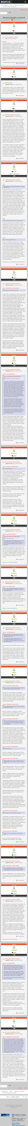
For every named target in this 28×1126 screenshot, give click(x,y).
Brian (21, 1106)
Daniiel (12, 1106)
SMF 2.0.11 (7, 1105)
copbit (14, 22)
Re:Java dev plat (8, 82)
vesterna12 (14, 163)
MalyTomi (14, 613)
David (14, 68)
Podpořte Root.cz (15, 1125)
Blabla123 (14, 1018)
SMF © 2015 (12, 1105)
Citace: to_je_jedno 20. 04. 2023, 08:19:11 (10, 746)
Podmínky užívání (15, 1124)
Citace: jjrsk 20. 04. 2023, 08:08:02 (9, 534)
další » (26, 9)
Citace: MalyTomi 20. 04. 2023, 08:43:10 (10, 810)
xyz (14, 846)
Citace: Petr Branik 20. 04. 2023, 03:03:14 (10, 466)
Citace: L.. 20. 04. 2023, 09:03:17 (9, 963)
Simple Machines (19, 1105)
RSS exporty (22, 1125)
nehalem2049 (14, 100)
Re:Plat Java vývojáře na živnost (12, 114)
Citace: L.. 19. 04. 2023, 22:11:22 (9, 373)
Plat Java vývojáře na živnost (11, 37)
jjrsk (14, 447)
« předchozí (22, 9)
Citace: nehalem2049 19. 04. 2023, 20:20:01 (11, 288)
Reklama (18, 1123)
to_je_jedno (14, 515)
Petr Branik (14, 355)
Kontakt (13, 1123)
